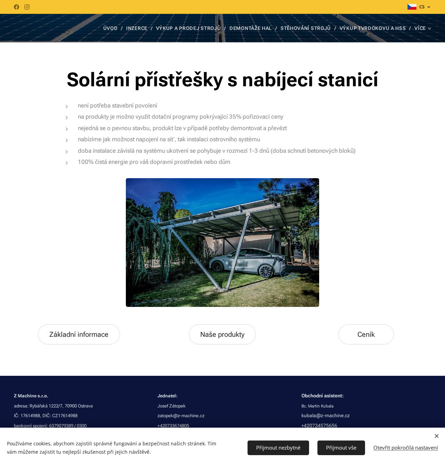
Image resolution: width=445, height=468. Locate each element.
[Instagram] (27, 7)
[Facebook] (16, 7)
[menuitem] (112, 28)
